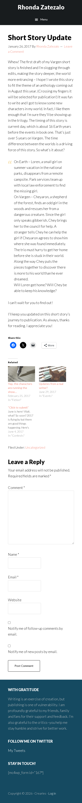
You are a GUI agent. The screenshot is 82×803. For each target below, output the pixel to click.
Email (13, 577)
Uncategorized (35, 447)
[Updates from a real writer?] (52, 374)
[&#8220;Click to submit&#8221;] (23, 422)
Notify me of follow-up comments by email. (35, 631)
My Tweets (16, 750)
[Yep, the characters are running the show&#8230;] (21, 374)
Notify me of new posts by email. (32, 651)
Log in (52, 793)
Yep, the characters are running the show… (20, 387)
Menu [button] (44, 19)
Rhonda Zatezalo (41, 7)
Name (13, 554)
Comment (16, 487)
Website (14, 600)
